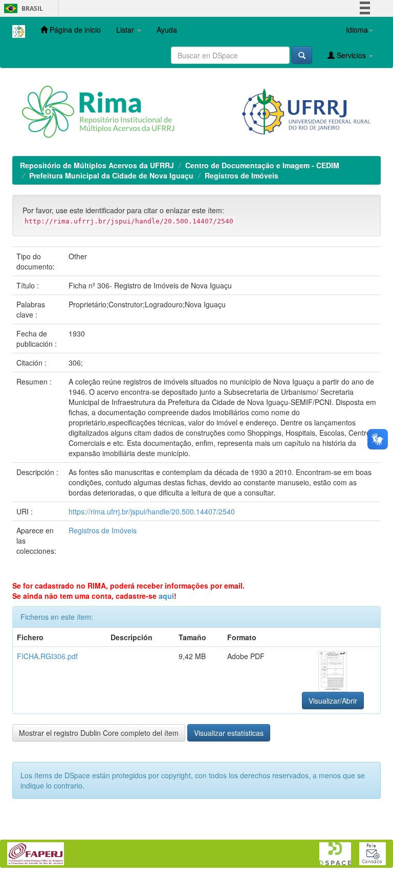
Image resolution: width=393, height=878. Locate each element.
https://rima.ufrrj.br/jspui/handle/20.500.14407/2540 (152, 511)
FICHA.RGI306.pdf (47, 656)
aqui (166, 596)
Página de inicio (74, 30)
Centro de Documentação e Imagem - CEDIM (262, 165)
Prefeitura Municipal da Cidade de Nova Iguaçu (111, 175)
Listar (126, 30)
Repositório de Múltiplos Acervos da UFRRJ (97, 165)
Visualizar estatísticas (229, 733)
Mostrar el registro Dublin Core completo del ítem (99, 733)
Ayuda (167, 30)
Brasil (21, 8)
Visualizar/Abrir (333, 700)
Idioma (357, 30)
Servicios (351, 55)
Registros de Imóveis (241, 175)
